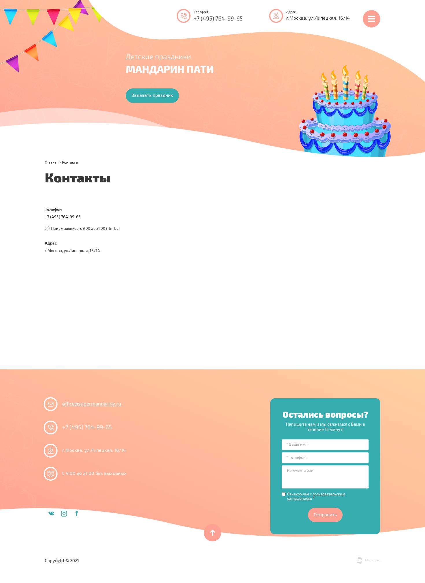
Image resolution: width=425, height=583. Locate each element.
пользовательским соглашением (316, 496)
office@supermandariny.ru (91, 404)
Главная (52, 162)
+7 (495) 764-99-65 (218, 18)
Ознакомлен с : (316, 496)
